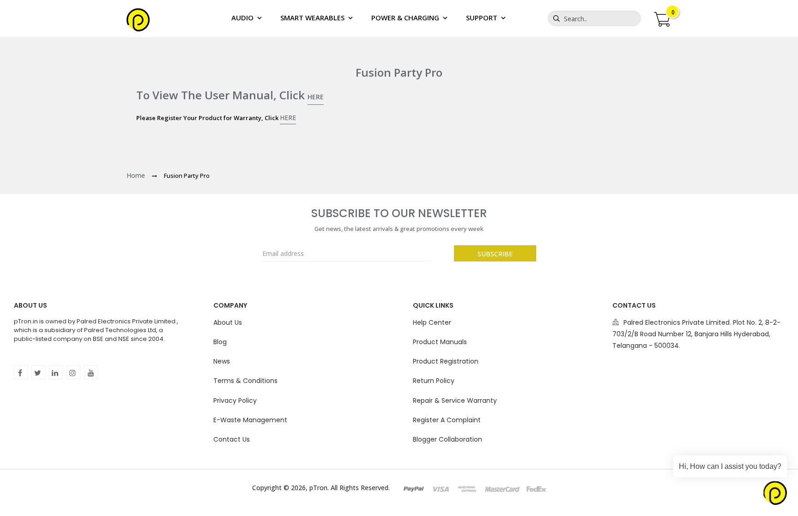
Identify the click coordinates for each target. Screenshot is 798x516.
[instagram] (73, 372)
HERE (316, 96)
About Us (227, 322)
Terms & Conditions (245, 380)
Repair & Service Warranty (455, 400)
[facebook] (21, 372)
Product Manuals (440, 341)
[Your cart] (661, 18)
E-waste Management (250, 420)
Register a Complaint (447, 420)
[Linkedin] (56, 372)
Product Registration (445, 361)
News (221, 361)
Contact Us (231, 439)
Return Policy (433, 380)
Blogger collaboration (447, 439)
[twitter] (38, 372)
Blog (220, 341)
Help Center (432, 322)
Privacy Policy (235, 400)
